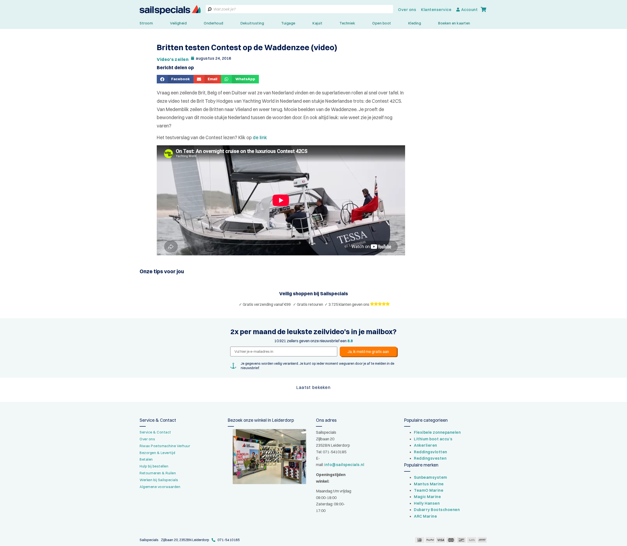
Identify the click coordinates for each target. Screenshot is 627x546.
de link (260, 137)
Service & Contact (155, 432)
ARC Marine (425, 516)
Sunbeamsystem (430, 477)
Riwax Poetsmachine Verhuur (165, 446)
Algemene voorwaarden (160, 487)
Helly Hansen (427, 503)
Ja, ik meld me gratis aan (368, 351)
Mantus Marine (429, 483)
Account (469, 9)
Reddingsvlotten (430, 451)
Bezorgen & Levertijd (157, 453)
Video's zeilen (173, 59)
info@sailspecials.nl (344, 464)
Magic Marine (427, 496)
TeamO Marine (428, 490)
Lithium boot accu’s (433, 438)
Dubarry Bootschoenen (437, 509)
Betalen (146, 459)
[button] (175, 79)
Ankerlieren (425, 445)
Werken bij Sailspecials (159, 480)
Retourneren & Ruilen (158, 473)
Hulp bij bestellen (154, 466)
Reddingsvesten (430, 458)
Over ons (407, 9)
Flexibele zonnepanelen (437, 432)
